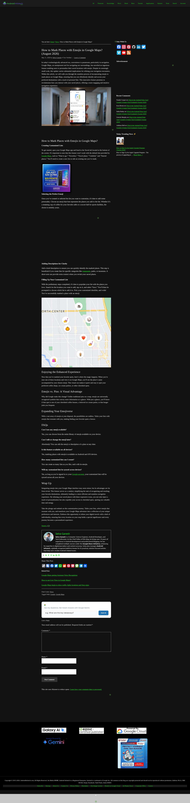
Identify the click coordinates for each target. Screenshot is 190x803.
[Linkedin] (54, 555)
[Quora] (46, 555)
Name (44, 657)
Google (52, 594)
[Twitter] (43, 555)
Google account (78, 474)
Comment (46, 631)
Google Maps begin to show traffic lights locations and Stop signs (65, 585)
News (52, 592)
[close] (96, 795)
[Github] (59, 555)
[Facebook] (48, 555)
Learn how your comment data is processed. (86, 689)
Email (44, 668)
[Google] (56, 555)
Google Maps (46, 156)
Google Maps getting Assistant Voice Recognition (59, 575)
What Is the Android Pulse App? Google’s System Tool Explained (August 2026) (131, 119)
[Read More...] (138, 155)
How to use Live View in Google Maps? (56, 580)
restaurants (86, 271)
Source (44, 526)
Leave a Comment (80, 58)
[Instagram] (51, 555)
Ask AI (103, 613)
